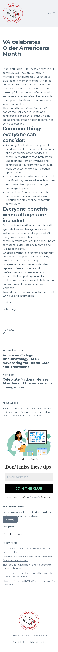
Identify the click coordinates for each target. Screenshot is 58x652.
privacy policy (34, 497)
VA (4, 333)
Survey (10, 519)
